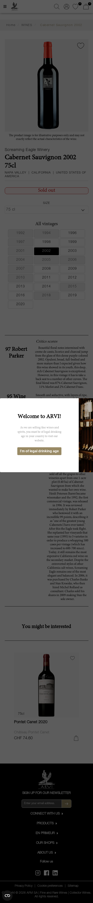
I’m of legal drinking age (39, 451)
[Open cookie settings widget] (7, 895)
